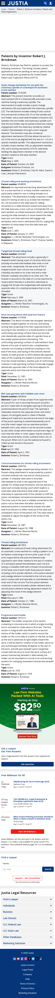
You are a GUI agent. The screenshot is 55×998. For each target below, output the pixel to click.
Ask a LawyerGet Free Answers (11, 750)
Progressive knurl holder (13, 615)
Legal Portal (27, 970)
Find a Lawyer (9, 857)
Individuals (9, 905)
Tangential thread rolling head (16, 251)
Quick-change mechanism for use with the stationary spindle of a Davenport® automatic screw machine (24, 87)
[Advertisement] (27, 32)
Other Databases (12, 937)
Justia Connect (27, 965)
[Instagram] (25, 958)
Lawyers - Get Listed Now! (27, 878)
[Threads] (29, 958)
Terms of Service (27, 984)
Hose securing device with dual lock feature (23, 314)
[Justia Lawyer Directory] (40, 958)
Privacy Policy (27, 988)
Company (27, 974)
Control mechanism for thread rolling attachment (26, 463)
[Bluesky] (33, 958)
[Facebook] (22, 958)
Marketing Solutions (14, 943)
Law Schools (9, 918)
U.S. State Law (11, 930)
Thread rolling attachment (14, 542)
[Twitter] (36, 958)
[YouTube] (18, 958)
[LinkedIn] (14, 958)
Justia (3, 9)
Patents (11, 9)
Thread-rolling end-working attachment (21, 181)
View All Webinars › (27, 831)
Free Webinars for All (13, 775)
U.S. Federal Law (12, 924)
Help (27, 979)
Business (8, 911)
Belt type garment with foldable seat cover (23, 393)
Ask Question (27, 764)
